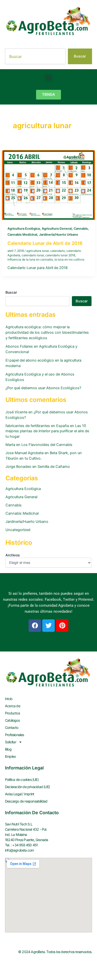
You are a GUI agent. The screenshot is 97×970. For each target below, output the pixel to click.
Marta (10, 444)
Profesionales (14, 735)
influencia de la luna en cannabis (30, 259)
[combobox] (35, 56)
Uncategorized (17, 530)
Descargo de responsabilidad (26, 801)
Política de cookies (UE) (22, 779)
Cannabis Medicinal (22, 234)
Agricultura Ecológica (23, 228)
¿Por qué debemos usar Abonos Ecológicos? (43, 388)
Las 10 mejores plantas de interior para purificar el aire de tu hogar (47, 431)
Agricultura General (57, 228)
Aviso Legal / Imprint (19, 794)
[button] (49, 78)
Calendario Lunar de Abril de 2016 (45, 243)
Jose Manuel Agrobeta (24, 453)
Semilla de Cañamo (54, 466)
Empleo (10, 756)
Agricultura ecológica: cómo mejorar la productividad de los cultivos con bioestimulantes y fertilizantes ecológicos (47, 332)
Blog (8, 749)
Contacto (11, 727)
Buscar (11, 292)
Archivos (12, 555)
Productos (12, 713)
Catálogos (12, 720)
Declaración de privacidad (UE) (27, 787)
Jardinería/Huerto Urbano (58, 234)
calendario (57, 251)
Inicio (8, 699)
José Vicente (16, 412)
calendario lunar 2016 (60, 255)
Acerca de (12, 706)
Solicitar (10, 742)
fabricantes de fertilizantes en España (37, 426)
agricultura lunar (37, 251)
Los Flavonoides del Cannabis (46, 444)
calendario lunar (33, 255)
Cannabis (81, 228)
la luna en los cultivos (69, 259)
